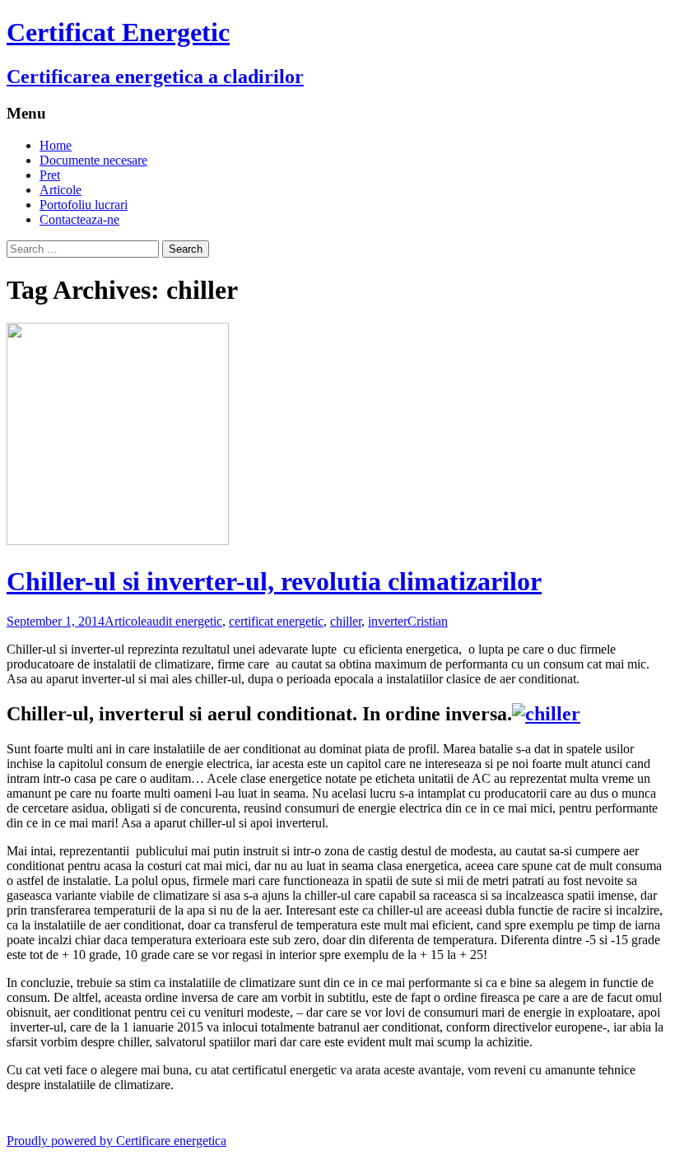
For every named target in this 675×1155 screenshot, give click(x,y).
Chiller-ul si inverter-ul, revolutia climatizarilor (274, 581)
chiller (345, 621)
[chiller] (546, 713)
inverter (387, 621)
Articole (60, 190)
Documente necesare (93, 160)
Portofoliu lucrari (84, 205)
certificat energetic (276, 621)
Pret (50, 175)
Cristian (427, 621)
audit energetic (184, 621)
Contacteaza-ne (79, 219)
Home (56, 145)
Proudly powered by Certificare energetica (116, 1141)
